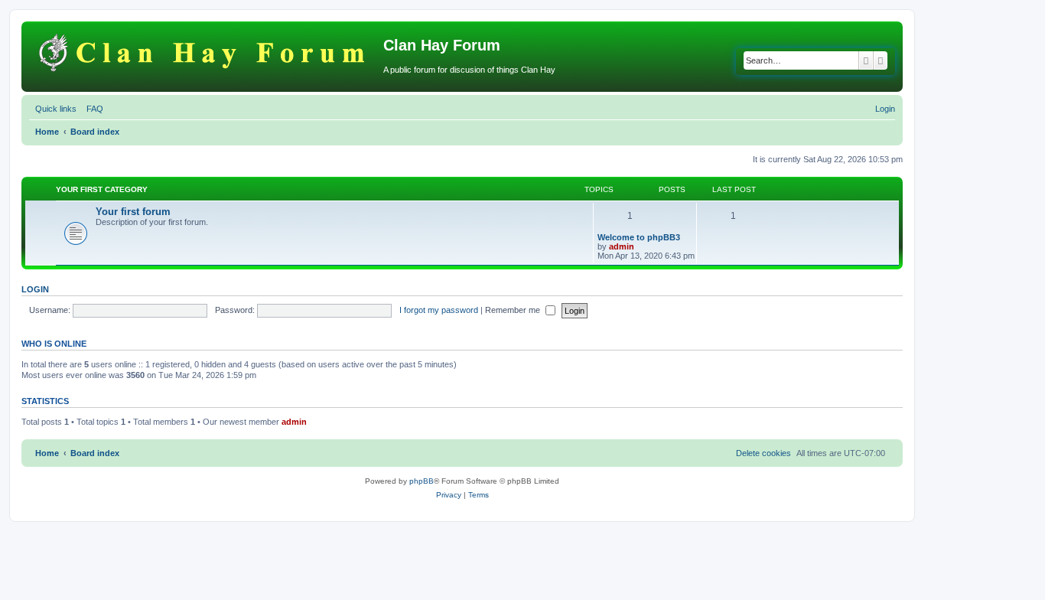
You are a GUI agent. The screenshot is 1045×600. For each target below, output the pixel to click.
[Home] (204, 49)
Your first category (102, 189)
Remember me (513, 310)
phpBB (421, 481)
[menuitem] (91, 108)
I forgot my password (438, 310)
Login (35, 289)
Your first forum (133, 211)
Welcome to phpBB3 (638, 237)
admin (621, 246)
